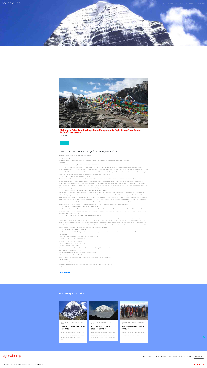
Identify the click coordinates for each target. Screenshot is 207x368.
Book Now (64, 143)
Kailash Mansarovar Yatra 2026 (185, 3)
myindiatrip (39, 365)
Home (164, 3)
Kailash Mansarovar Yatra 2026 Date (73, 327)
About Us (171, 3)
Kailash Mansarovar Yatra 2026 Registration (103, 327)
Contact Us (201, 3)
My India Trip (11, 3)
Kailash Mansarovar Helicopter (182, 357)
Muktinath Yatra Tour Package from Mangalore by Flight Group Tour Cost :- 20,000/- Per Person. (100, 131)
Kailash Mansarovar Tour (163, 357)
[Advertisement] (103, 58)
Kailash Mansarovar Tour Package (133, 327)
